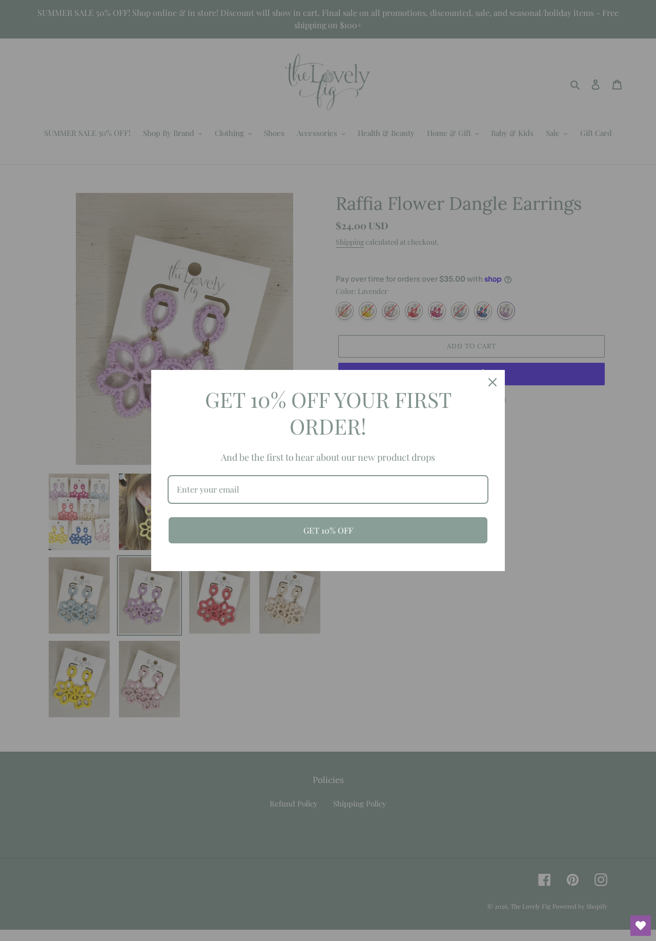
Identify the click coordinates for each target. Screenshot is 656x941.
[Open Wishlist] (640, 925)
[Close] (492, 382)
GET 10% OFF (328, 530)
